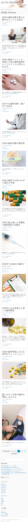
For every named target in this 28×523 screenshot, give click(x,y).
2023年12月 (3, 485)
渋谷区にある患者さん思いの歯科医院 (13, 309)
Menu (25, 5)
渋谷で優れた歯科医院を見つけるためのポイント (11, 471)
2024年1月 (3, 484)
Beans (2, 521)
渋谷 (10, 51)
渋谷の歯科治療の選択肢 (13, 143)
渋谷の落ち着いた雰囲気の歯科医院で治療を (13, 223)
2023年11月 (3, 487)
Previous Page (7, 451)
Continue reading (13, 93)
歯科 (9, 51)
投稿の (3, 512)
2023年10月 (3, 489)
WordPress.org (4, 515)
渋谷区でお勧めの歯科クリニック (13, 265)
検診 (7, 53)
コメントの (4, 514)
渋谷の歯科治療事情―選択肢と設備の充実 (10, 467)
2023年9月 (3, 490)
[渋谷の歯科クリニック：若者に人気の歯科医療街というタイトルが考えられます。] (14, 82)
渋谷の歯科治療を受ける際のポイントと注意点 (13, 18)
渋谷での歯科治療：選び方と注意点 (13, 104)
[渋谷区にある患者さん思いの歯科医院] (14, 326)
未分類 (2, 500)
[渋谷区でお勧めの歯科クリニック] (14, 282)
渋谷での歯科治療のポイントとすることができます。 (12, 469)
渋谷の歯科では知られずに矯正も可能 (13, 181)
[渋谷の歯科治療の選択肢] (14, 158)
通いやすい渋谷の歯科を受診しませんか (13, 395)
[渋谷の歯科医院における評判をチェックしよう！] (14, 370)
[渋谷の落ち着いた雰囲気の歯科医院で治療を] (14, 241)
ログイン (3, 510)
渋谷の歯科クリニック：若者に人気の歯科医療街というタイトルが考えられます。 (13, 63)
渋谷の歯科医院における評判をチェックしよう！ (13, 352)
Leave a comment (5, 25)
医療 (7, 51)
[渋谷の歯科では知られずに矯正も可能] (14, 198)
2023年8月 (3, 492)
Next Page (14, 453)
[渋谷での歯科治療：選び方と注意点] (14, 121)
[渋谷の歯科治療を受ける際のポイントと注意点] (14, 35)
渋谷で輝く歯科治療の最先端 (11, 2)
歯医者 (2, 501)
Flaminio (4, 23)
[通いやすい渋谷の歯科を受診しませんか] (14, 422)
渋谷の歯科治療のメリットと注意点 (8, 466)
